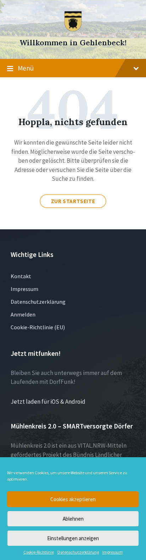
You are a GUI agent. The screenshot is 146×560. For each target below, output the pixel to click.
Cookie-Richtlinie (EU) (38, 327)
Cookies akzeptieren (73, 499)
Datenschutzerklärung (78, 552)
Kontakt (21, 276)
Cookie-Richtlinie (38, 552)
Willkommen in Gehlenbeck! (73, 42)
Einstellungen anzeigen (73, 538)
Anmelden (23, 314)
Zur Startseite (73, 201)
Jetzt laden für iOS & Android (48, 401)
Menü (26, 68)
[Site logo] (73, 30)
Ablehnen (73, 518)
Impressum (112, 552)
